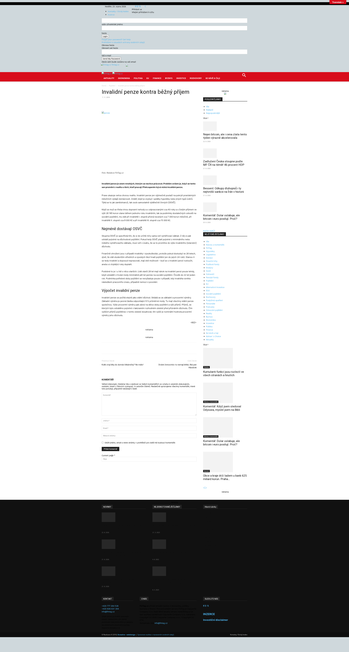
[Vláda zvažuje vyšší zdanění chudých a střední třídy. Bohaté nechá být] (174, 571)
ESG (208, 290)
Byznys (168, 78)
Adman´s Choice (213, 336)
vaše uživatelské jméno (112, 24)
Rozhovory (196, 78)
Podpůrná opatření (214, 300)
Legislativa (211, 254)
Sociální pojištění (213, 294)
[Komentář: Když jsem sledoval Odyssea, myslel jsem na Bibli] (225, 393)
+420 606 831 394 (110, 609)
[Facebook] (136, 6)
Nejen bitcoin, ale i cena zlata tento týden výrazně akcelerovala (225, 136)
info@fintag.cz (108, 611)
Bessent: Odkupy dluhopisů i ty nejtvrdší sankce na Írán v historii (223, 190)
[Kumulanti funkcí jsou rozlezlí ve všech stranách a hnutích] (225, 358)
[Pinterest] (133, 103)
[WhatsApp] (139, 103)
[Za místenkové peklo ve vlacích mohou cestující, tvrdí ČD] (174, 544)
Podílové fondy (212, 264)
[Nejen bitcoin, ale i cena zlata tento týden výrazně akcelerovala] (225, 126)
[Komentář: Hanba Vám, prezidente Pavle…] (174, 517)
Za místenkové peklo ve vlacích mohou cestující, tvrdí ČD (172, 554)
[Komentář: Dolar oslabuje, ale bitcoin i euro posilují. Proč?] (225, 207)
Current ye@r (108, 455)
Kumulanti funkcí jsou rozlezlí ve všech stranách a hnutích (223, 373)
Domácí (209, 258)
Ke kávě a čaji (213, 78)
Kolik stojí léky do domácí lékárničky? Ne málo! (122, 364)
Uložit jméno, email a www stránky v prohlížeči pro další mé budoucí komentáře (140, 442)
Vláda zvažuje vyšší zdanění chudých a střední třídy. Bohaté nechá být (172, 583)
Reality (209, 313)
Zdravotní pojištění (214, 310)
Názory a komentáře (215, 245)
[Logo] (107, 73)
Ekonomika (124, 78)
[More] (152, 103)
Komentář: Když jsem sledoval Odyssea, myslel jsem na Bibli (222, 408)
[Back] (145, 6)
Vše (207, 106)
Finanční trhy (211, 261)
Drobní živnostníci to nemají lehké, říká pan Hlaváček (178, 366)
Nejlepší (209, 110)
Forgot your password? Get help (116, 39)
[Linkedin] (146, 103)
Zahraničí (210, 274)
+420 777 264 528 (110, 606)
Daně (208, 271)
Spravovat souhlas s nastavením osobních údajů (156, 634)
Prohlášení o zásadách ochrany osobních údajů (123, 42)
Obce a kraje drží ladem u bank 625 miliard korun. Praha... (225, 477)
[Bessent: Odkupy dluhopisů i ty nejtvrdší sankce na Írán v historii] (225, 180)
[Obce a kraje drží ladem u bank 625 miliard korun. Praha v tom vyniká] (225, 462)
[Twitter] (140, 6)
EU (147, 78)
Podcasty (210, 307)
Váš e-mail (106, 55)
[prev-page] (204, 488)
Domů (104, 85)
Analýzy (209, 267)
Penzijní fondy (212, 277)
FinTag (209, 248)
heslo (104, 33)
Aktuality (109, 78)
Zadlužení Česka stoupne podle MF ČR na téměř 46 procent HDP (223, 163)
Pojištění (112, 85)
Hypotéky (210, 251)
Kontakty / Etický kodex (118, 11)
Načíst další (208, 231)
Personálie (210, 303)
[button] (244, 76)
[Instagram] (138, 6)
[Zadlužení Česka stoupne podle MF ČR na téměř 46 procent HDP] (225, 153)
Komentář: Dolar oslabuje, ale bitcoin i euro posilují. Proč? (221, 217)
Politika (138, 78)
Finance (157, 78)
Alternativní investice (215, 287)
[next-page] (206, 488)
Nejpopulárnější (213, 113)
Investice (181, 78)
